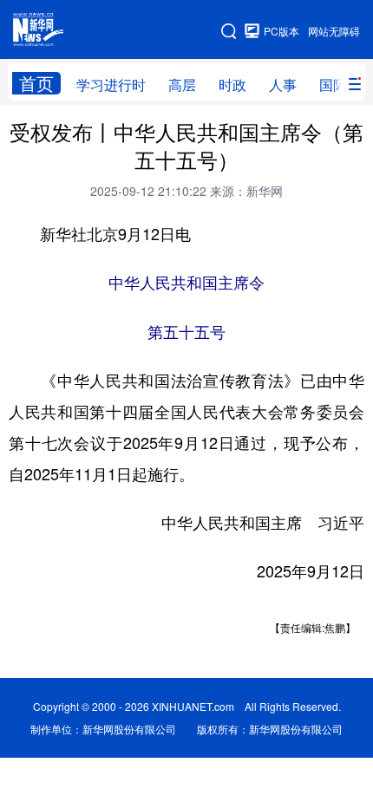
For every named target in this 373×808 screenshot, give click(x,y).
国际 (333, 84)
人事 (283, 84)
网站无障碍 (334, 30)
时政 (232, 84)
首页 (36, 83)
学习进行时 (111, 84)
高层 (182, 84)
